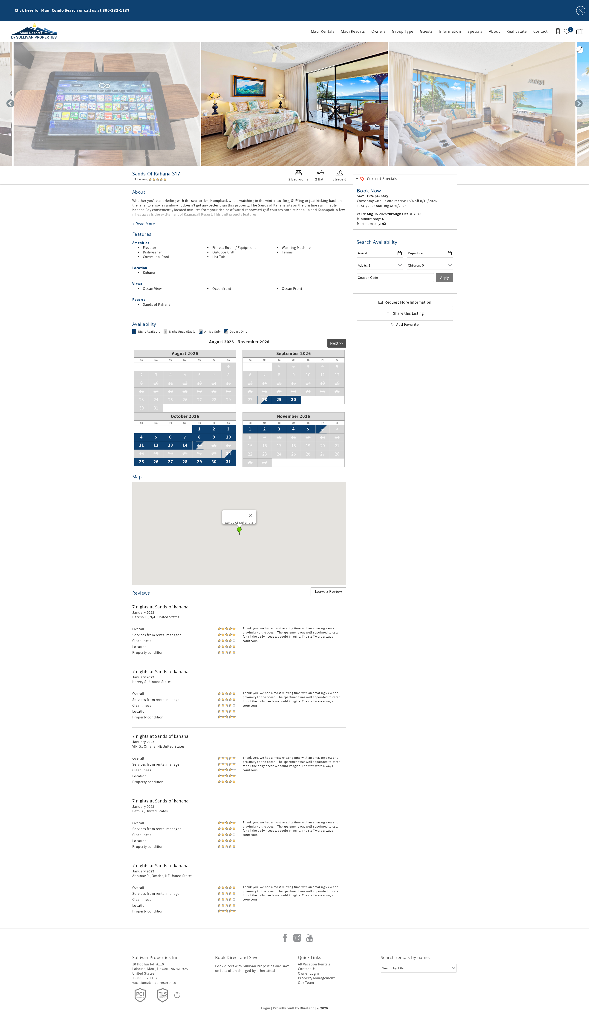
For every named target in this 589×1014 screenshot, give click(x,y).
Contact (540, 31)
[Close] (250, 515)
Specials (475, 31)
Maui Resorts (353, 31)
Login (265, 1008)
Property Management (316, 978)
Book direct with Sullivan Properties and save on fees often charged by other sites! (252, 968)
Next (578, 103)
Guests (426, 31)
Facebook (285, 937)
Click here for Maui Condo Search (46, 10)
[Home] (35, 31)
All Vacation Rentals (314, 964)
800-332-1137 (116, 10)
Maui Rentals (323, 31)
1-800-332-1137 (145, 978)
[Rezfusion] (177, 995)
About (494, 31)
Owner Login (308, 973)
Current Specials (382, 178)
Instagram (297, 937)
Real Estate (516, 31)
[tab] (405, 178)
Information (450, 31)
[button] (239, 531)
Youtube (309, 937)
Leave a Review (328, 591)
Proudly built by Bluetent (293, 1008)
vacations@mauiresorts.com (155, 982)
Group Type (402, 31)
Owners (378, 31)
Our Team (306, 982)
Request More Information (408, 302)
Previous (10, 103)
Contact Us (307, 969)
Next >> (337, 343)
